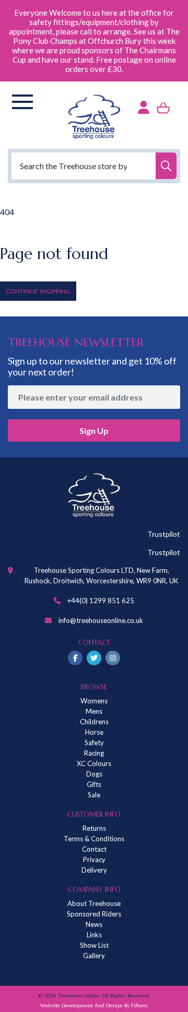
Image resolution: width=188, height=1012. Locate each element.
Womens (94, 701)
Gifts (94, 784)
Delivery (94, 870)
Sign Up (94, 431)
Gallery (94, 955)
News (94, 924)
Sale (94, 795)
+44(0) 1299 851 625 (100, 600)
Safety (94, 742)
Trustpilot (163, 533)
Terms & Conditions (94, 838)
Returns (94, 828)
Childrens (94, 721)
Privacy (94, 859)
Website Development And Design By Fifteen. (94, 1005)
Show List (94, 945)
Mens (94, 711)
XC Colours (94, 763)
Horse (94, 732)
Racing (94, 753)
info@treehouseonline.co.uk (100, 620)
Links (94, 935)
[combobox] (94, 165)
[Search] (166, 165)
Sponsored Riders (94, 914)
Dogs (94, 774)
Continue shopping (38, 291)
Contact (94, 849)
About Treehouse (94, 903)
